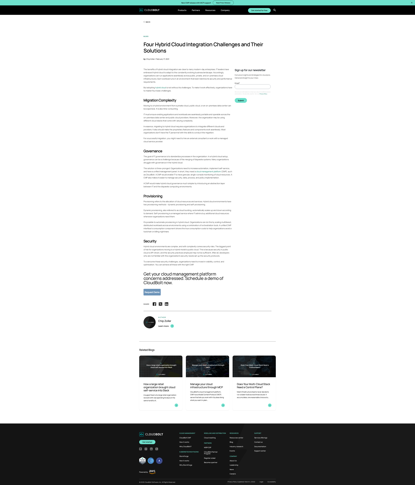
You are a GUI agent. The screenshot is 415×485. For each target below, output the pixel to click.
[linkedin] (151, 449)
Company (225, 10)
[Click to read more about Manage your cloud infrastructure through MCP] (207, 383)
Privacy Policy (263, 94)
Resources (210, 10)
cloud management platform (208, 171)
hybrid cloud (160, 87)
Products (182, 10)
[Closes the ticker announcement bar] (412, 3)
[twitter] (156, 449)
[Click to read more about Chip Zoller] (191, 326)
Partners (196, 10)
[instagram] (146, 449)
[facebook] (140, 449)
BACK (148, 22)
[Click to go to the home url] (149, 10)
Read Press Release (223, 3)
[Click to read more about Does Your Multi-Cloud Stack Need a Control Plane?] (254, 383)
